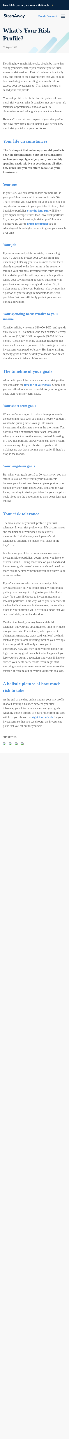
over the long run (38, 210)
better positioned (37, 223)
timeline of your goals (37, 384)
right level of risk (42, 717)
